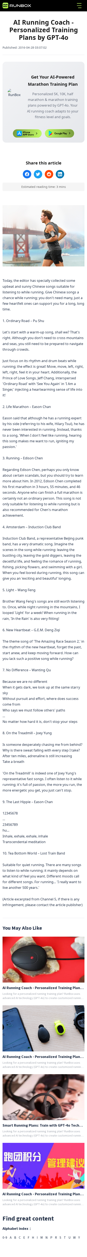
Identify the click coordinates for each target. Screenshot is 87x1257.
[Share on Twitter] (38, 174)
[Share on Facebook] (27, 174)
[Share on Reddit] (49, 174)
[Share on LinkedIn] (60, 174)
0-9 (5, 1237)
